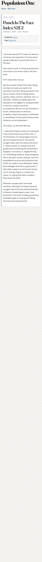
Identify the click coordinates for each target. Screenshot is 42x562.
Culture (15, 37)
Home (5, 17)
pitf (15, 40)
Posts (11, 17)
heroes (11, 40)
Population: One (17, 3)
